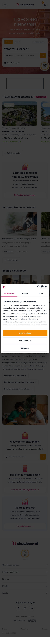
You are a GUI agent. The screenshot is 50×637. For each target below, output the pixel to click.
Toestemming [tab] (8, 293)
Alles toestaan (25, 333)
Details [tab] (25, 293)
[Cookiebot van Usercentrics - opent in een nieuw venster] (37, 286)
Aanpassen (23, 340)
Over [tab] (41, 293)
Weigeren (25, 348)
